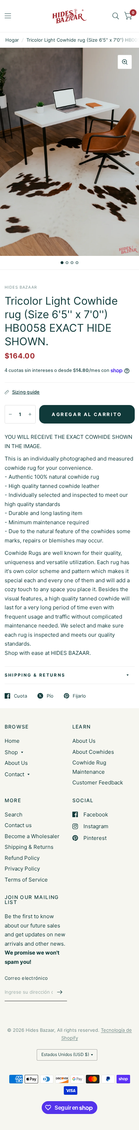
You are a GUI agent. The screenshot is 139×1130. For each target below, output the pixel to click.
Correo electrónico (26, 978)
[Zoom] (125, 62)
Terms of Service (26, 879)
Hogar (12, 40)
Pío (50, 696)
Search (13, 814)
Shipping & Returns (35, 675)
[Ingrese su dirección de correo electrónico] (60, 992)
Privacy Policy (22, 868)
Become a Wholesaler (32, 836)
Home (12, 740)
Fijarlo (79, 696)
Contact (14, 774)
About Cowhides (93, 751)
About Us (16, 763)
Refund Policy (22, 858)
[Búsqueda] (116, 16)
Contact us (18, 825)
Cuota (20, 696)
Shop (11, 752)
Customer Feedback (97, 782)
